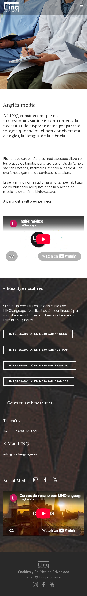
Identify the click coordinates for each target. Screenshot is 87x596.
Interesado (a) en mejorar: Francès (38, 381)
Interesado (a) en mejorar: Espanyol (39, 365)
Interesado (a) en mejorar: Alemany (39, 349)
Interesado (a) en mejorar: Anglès (38, 333)
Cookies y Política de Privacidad (43, 571)
